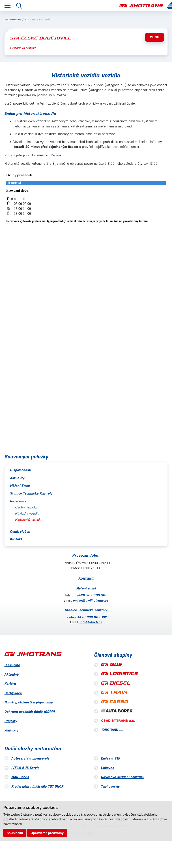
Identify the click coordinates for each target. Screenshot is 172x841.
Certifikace (13, 693)
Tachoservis (110, 786)
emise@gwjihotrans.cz (90, 600)
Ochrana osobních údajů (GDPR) (29, 712)
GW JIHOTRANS (12, 19)
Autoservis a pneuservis (30, 758)
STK (27, 19)
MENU (154, 37)
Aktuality (17, 478)
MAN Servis (20, 777)
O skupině (12, 665)
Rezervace (18, 501)
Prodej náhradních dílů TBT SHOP (37, 786)
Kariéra (10, 684)
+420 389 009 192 (92, 617)
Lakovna (107, 768)
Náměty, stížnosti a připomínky (28, 702)
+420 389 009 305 (92, 595)
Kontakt (16, 539)
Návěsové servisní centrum (122, 777)
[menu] (7, 6)
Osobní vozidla (26, 507)
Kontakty (11, 730)
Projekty (10, 721)
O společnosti (20, 470)
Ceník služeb (20, 531)
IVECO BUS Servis (25, 768)
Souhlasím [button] (15, 833)
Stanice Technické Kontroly (31, 493)
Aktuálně (11, 674)
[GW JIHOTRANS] (141, 5)
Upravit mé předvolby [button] (47, 833)
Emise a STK (110, 758)
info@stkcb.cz (91, 622)
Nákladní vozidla (27, 513)
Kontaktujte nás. (49, 155)
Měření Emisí (20, 486)
